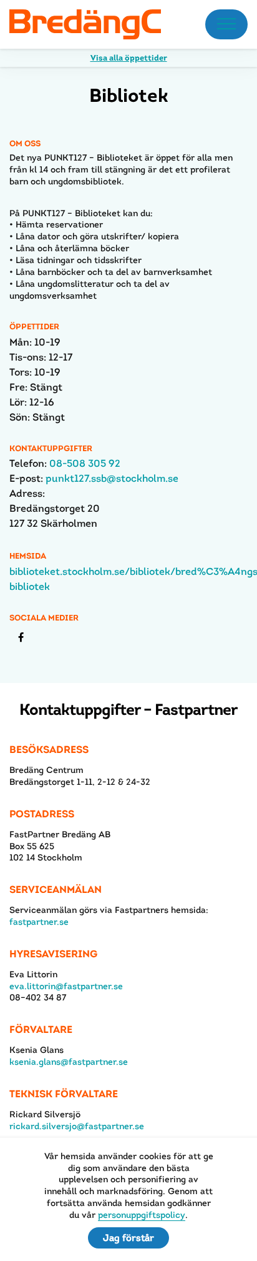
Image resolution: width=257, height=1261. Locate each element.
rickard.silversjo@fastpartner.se (76, 1126)
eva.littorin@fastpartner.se (66, 986)
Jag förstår (128, 1238)
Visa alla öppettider (128, 57)
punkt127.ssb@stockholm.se (112, 478)
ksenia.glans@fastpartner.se (68, 1061)
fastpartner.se (39, 921)
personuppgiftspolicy (141, 1214)
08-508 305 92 (84, 463)
